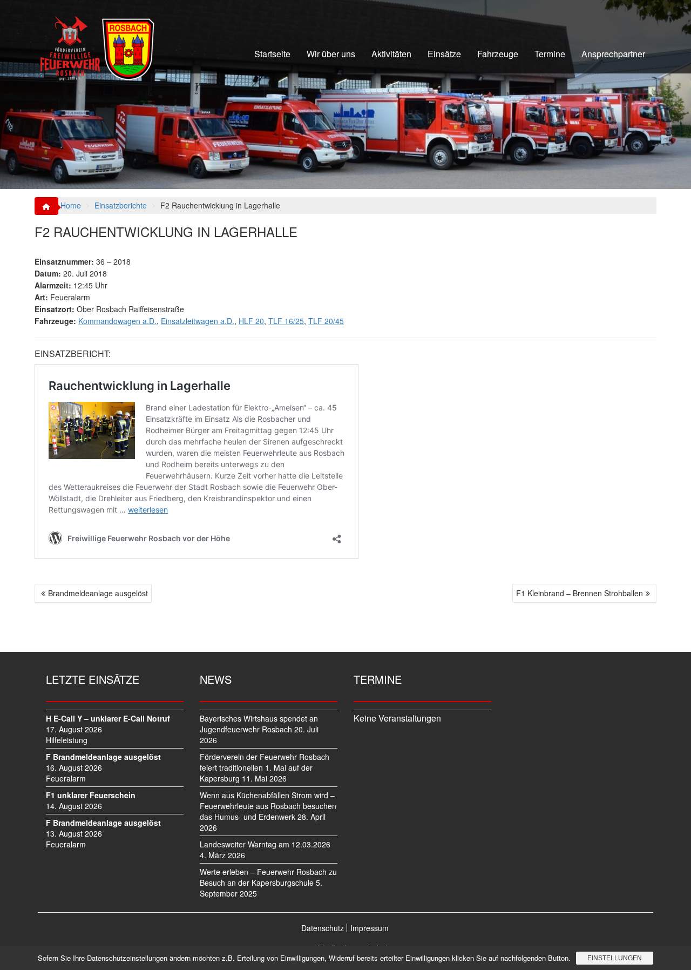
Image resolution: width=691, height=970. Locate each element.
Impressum (369, 927)
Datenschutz (322, 927)
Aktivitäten (391, 54)
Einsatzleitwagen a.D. (197, 320)
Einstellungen (614, 958)
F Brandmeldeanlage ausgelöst (103, 756)
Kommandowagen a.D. (117, 320)
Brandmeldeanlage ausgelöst (98, 593)
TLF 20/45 (326, 320)
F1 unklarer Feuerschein (91, 795)
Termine (549, 54)
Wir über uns (331, 54)
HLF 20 (251, 320)
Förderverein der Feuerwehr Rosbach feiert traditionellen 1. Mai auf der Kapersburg (264, 767)
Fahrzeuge (497, 54)
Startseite (272, 54)
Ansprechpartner (613, 54)
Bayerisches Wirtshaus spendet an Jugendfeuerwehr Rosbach (259, 724)
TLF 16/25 (286, 320)
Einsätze (444, 54)
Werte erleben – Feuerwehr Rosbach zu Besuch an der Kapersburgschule (268, 877)
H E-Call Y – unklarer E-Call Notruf (108, 718)
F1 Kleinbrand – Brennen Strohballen (579, 593)
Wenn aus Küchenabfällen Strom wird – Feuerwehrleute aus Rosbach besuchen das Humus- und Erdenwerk (268, 806)
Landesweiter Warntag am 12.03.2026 (265, 844)
